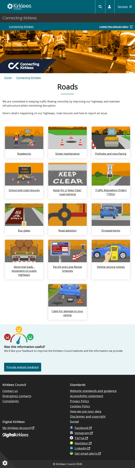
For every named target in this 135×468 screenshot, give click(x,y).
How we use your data (85, 411)
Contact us (10, 391)
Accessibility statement (86, 396)
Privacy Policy (79, 401)
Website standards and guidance (93, 391)
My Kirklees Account (16, 428)
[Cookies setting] (5, 463)
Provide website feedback (23, 367)
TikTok (80, 438)
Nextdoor (82, 443)
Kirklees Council (19, 6)
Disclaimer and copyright (88, 416)
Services (123, 6)
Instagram (82, 433)
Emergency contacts (16, 396)
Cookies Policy (80, 406)
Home (8, 77)
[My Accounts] (109, 6)
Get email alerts (86, 453)
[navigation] (116, 27)
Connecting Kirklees (21, 26)
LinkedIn (81, 448)
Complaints (10, 401)
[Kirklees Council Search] (100, 6)
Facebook (82, 428)
